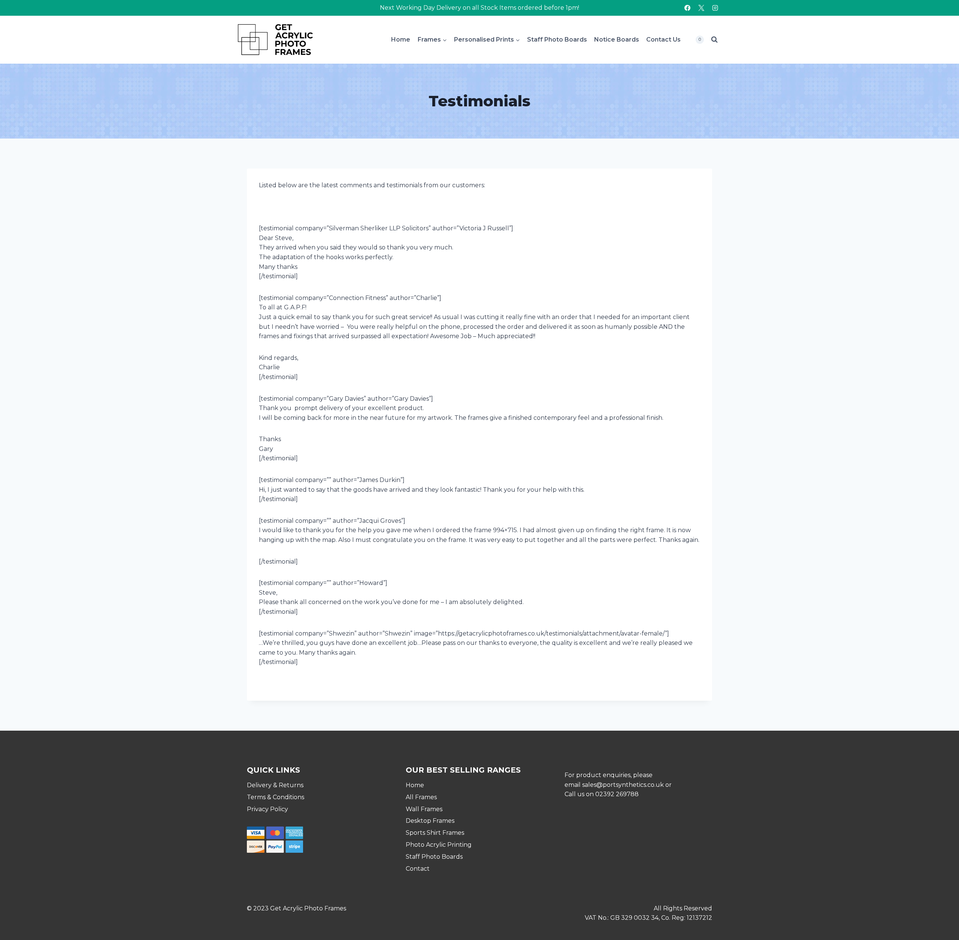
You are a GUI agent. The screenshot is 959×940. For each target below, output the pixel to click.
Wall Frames (424, 809)
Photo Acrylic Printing (439, 844)
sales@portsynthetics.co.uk (623, 784)
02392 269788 (617, 794)
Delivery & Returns (275, 785)
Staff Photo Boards (557, 39)
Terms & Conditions (275, 797)
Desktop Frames (430, 820)
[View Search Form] (714, 39)
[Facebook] (687, 8)
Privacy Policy (267, 809)
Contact (418, 868)
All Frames (421, 797)
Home (400, 39)
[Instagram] (715, 8)
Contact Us (663, 39)
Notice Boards (616, 39)
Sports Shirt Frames (435, 832)
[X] (701, 8)
